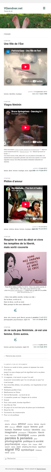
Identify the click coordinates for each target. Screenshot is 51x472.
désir (10, 170)
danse (6, 170)
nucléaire (33, 435)
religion (24, 444)
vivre (7, 452)
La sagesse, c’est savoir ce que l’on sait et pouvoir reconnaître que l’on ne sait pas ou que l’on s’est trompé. (24, 379)
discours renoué (24, 151)
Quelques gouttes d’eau (12, 390)
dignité (42, 424)
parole (41, 435)
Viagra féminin (12, 104)
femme (6, 94)
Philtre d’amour (13, 181)
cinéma (11, 229)
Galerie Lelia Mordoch (16, 290)
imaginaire (11, 432)
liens (6, 435)
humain (8, 429)
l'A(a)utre (32, 432)
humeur (17, 429)
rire (29, 444)
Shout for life (9, 410)
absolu (7, 424)
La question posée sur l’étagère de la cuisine (20, 397)
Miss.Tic (29, 292)
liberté (23, 317)
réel (40, 444)
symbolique (27, 449)
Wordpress (20, 469)
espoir (26, 426)
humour (26, 429)
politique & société (33, 441)
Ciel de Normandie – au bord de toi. (17, 395)
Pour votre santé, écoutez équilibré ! (17, 402)
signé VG (32, 170)
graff (18, 317)
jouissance (22, 432)
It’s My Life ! (8, 375)
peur (35, 438)
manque (13, 435)
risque (35, 444)
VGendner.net (13, 8)
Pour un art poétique (11, 415)
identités (12, 94)
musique (19, 94)
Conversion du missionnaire (14, 412)
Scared (6, 400)
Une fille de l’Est (13, 43)
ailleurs (14, 424)
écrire (13, 453)
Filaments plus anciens (12, 356)
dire (9, 317)
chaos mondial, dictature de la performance (27, 149)
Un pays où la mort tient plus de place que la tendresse (24, 407)
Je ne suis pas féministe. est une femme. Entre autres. (25, 332)
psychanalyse (18, 319)
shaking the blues (29, 446)
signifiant (42, 446)
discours (12, 427)
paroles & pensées (32, 317)
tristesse (39, 450)
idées (43, 430)
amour (6, 229)
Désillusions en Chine (12, 392)
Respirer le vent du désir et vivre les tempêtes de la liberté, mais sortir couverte (23, 243)
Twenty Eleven (41, 469)
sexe (26, 170)
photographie (8, 319)
